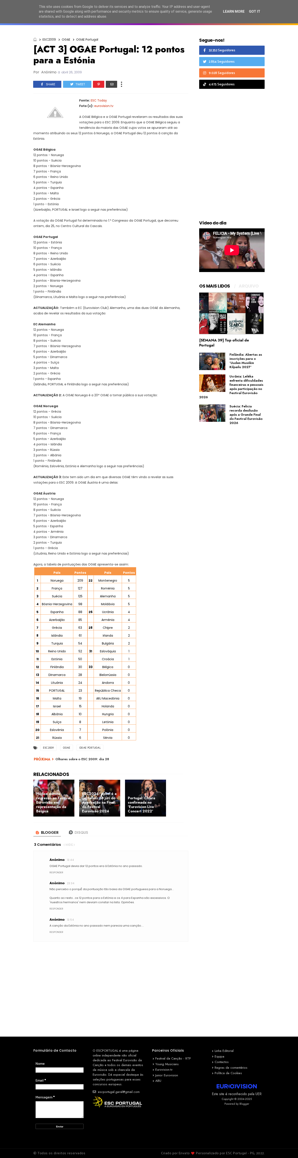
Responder (56, 872)
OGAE (66, 39)
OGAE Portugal (87, 39)
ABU (158, 1080)
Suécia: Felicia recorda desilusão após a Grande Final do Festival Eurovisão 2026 (245, 414)
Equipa (219, 1056)
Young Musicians (167, 1064)
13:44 (70, 860)
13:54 (70, 920)
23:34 (70, 883)
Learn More (234, 11)
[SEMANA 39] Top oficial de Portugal (224, 343)
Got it (254, 11)
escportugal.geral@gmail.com (118, 1091)
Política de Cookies (228, 1073)
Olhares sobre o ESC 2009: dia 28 (82, 759)
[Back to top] (287, 1147)
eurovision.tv (103, 106)
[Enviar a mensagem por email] (111, 84)
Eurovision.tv (164, 1069)
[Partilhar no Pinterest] (98, 84)
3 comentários (47, 844)
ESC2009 (49, 39)
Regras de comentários (231, 1067)
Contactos (222, 1062)
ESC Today (99, 100)
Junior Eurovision (166, 1075)
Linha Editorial (224, 1050)
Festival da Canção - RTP (173, 1058)
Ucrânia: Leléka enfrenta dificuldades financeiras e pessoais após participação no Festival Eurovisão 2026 (231, 387)
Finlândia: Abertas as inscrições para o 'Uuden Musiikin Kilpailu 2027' (245, 360)
